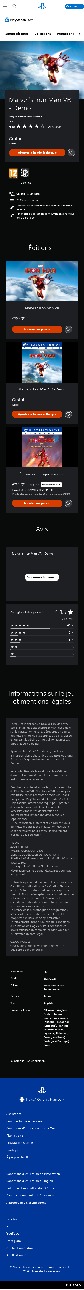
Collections (43, 34)
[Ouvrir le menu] (5, 6)
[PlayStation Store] (20, 19)
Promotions (65, 34)
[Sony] (74, 1288)
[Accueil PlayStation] (42, 6)
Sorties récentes (16, 34)
